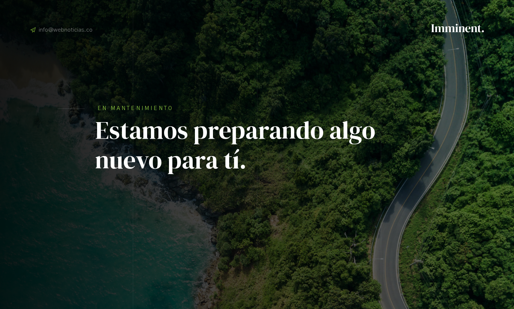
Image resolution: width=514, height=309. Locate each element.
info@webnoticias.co (66, 30)
